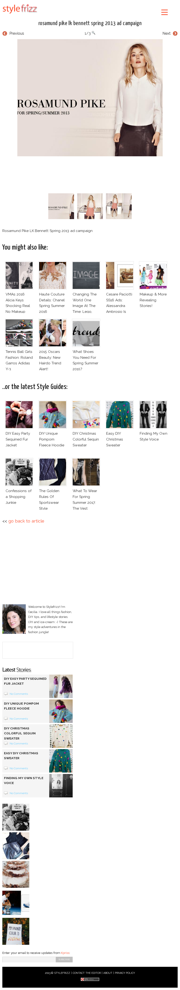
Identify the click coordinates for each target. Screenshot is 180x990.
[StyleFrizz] (20, 14)
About (107, 973)
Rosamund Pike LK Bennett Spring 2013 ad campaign (90, 23)
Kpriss (65, 953)
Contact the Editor (87, 973)
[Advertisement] (90, 173)
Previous (16, 33)
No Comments (19, 693)
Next (166, 33)
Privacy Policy (125, 973)
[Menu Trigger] (164, 12)
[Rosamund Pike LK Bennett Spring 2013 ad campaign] (90, 97)
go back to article (26, 521)
